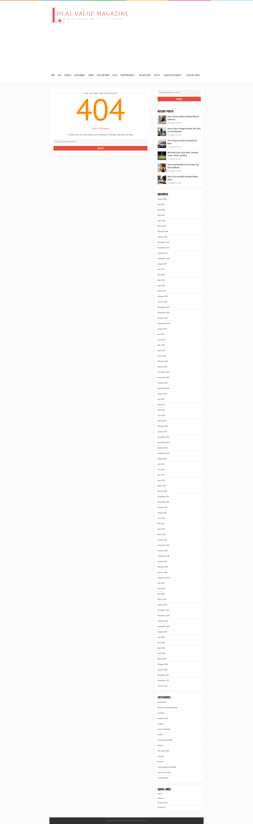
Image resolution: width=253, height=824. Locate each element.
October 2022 (163, 448)
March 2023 (162, 421)
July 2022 (161, 464)
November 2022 (163, 442)
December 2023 (163, 372)
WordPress (143, 821)
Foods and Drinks (103, 75)
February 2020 (163, 567)
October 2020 (163, 551)
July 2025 (161, 269)
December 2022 (163, 437)
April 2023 (161, 415)
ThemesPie (118, 821)
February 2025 (163, 296)
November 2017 (163, 680)
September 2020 (164, 556)
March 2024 (162, 356)
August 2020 (162, 561)
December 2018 (163, 610)
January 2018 (162, 670)
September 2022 (164, 453)
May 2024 (161, 345)
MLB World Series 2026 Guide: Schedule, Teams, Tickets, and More (182, 154)
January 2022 (162, 491)
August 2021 (162, 513)
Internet (160, 745)
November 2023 (163, 377)
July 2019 (161, 583)
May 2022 (161, 475)
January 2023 (162, 432)
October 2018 (163, 621)
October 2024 (163, 318)
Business (68, 75)
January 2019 (162, 605)
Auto (59, 75)
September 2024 (164, 323)
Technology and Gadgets (172, 75)
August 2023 (162, 394)
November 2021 (163, 502)
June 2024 (161, 340)
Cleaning (161, 713)
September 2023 (164, 388)
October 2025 (163, 253)
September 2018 (164, 626)
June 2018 (161, 643)
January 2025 (162, 302)
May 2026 (161, 215)
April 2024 (161, 350)
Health (115, 75)
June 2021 (161, 518)
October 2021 (163, 507)
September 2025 (164, 258)
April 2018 (161, 653)
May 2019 (161, 594)
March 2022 (162, 486)
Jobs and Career (145, 75)
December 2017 (163, 675)
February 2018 (163, 664)
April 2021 (161, 529)
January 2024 (162, 367)
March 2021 (162, 534)
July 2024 (161, 334)
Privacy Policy (163, 803)
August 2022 (162, 459)
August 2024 (162, 329)
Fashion (91, 75)
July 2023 (161, 399)
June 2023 (161, 404)
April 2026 (161, 221)
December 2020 (163, 545)
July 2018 (161, 637)
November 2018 (163, 615)
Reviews (161, 762)
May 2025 (161, 280)
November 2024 (163, 313)
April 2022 (161, 480)
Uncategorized (163, 778)
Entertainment (79, 75)
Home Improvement (127, 75)
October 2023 (163, 383)
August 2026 (162, 199)
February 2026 (163, 231)
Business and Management (167, 707)
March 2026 (162, 226)
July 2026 (161, 204)
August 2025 (162, 264)
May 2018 (161, 648)
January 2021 (162, 540)
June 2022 (161, 469)
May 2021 (161, 524)
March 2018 (162, 659)
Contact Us (162, 807)
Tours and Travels (193, 75)
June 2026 (161, 210)
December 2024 (163, 307)
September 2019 (164, 578)
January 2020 (162, 572)
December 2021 (163, 496)
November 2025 (163, 248)
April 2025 (161, 285)
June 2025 (161, 275)
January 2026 (162, 237)
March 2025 (162, 291)
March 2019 (162, 599)
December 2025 (163, 242)
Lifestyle (157, 75)
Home (53, 75)
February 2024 (163, 361)
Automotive (162, 702)
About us (161, 798)
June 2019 (161, 588)
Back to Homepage (100, 128)
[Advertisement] (126, 47)
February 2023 (163, 426)
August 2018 (162, 632)
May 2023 (161, 410)
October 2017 (163, 686)
